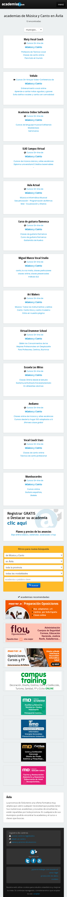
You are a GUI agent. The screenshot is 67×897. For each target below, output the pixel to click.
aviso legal (53, 872)
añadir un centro (18, 839)
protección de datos (49, 876)
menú (61, 4)
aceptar (37, 894)
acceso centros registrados (22, 836)
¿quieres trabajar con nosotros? (44, 869)
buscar (34, 585)
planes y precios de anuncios (23, 842)
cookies (54, 879)
